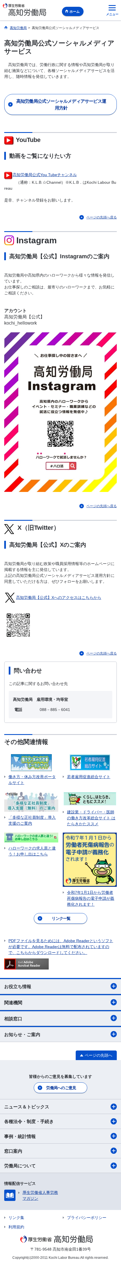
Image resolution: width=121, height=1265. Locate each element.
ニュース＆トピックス (26, 1106)
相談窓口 (13, 1018)
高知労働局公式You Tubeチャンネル (45, 174)
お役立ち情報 (17, 986)
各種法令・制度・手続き (29, 1121)
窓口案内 (13, 1151)
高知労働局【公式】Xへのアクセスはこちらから (58, 597)
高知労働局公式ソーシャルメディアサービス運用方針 (61, 104)
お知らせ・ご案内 (22, 1034)
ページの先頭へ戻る (101, 217)
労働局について (20, 1165)
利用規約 (16, 1227)
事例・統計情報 (20, 1136)
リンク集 (16, 1217)
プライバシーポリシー (86, 1217)
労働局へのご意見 (61, 1087)
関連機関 (13, 1002)
